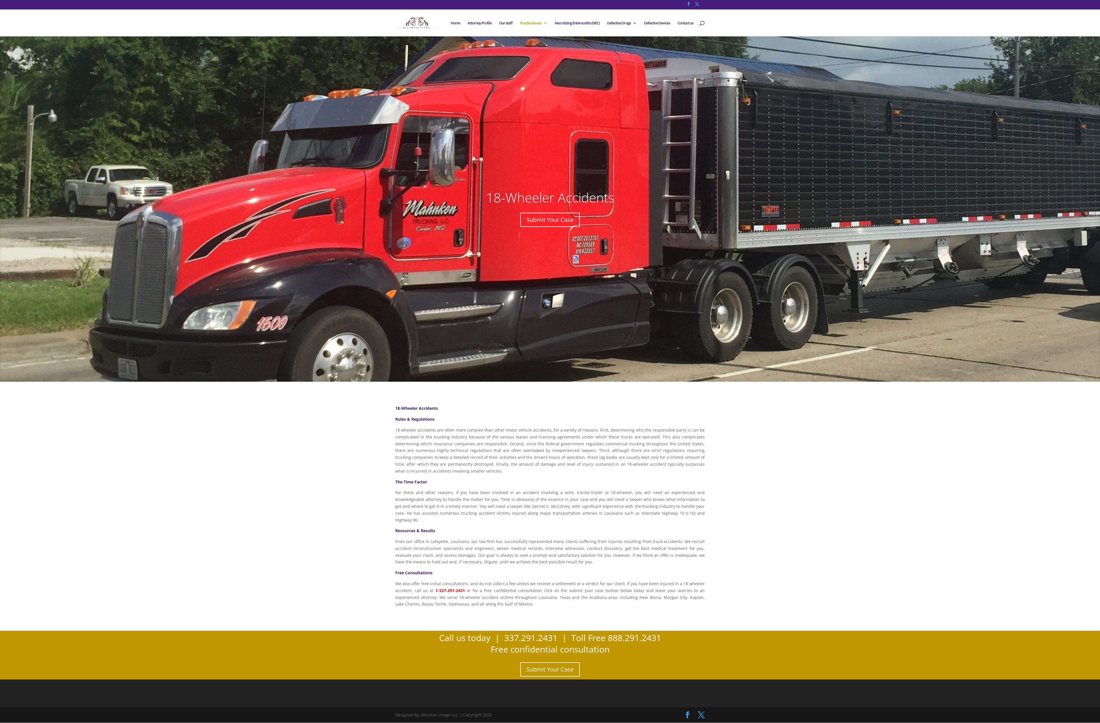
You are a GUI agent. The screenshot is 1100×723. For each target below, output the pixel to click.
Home (455, 23)
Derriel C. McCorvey (551, 506)
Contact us (685, 23)
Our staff (505, 23)
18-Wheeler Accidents (550, 197)
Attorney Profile (479, 23)
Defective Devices (657, 23)
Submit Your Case (550, 220)
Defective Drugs (619, 23)
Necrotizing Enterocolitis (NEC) (577, 23)
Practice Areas (530, 23)
